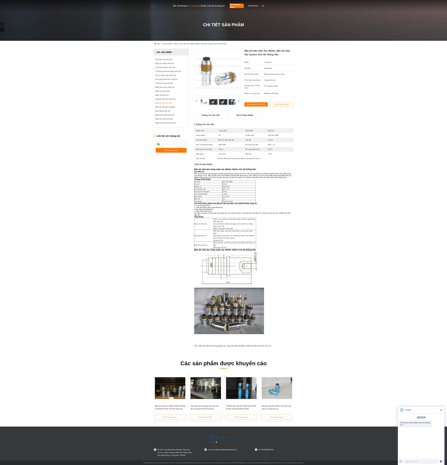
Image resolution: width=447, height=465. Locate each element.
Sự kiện (204, 6)
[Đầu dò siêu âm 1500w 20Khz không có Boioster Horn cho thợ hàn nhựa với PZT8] (170, 388)
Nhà (174, 6)
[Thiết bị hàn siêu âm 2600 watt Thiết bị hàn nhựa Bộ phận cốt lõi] (241, 388)
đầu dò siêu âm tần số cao (258, 346)
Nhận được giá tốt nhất (256, 104)
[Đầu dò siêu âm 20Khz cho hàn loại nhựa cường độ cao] (277, 388)
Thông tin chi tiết (210, 115)
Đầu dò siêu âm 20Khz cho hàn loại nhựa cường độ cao (276, 407)
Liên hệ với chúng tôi (216, 6)
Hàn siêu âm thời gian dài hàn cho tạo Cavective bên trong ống (204, 407)
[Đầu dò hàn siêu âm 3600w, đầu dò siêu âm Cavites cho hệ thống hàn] (217, 72)
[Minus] (441, 410)
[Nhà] (157, 5)
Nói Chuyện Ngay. (235, 6)
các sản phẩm (194, 6)
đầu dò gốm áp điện (236, 346)
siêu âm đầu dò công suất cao (212, 346)
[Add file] (401, 461)
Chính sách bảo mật (164, 463)
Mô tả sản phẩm (245, 115)
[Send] (441, 461)
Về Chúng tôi (182, 6)
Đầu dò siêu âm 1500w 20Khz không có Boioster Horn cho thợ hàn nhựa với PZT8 (170, 407)
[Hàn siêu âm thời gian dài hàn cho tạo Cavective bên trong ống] (205, 388)
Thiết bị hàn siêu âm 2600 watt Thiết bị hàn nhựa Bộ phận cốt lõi (241, 407)
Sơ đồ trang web (149, 463)
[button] (158, 393)
